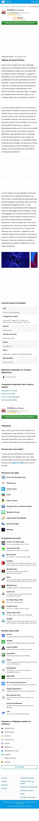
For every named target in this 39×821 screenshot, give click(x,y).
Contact (3, 781)
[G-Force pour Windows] (3, 12)
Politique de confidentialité (28, 787)
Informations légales (26, 790)
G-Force (15, 10)
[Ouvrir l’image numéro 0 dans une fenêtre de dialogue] (15, 260)
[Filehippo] (6, 2)
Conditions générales (27, 778)
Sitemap (4, 788)
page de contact (18, 463)
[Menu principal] (37, 2)
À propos (4, 778)
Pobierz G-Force (6, 394)
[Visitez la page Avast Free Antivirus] (19, 18)
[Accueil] (2, 6)
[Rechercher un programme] (33, 2)
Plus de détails (19, 767)
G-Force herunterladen (8, 397)
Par (13, 12)
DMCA (22, 794)
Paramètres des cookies (28, 797)
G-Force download (7, 400)
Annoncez (4, 785)
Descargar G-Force (7, 390)
